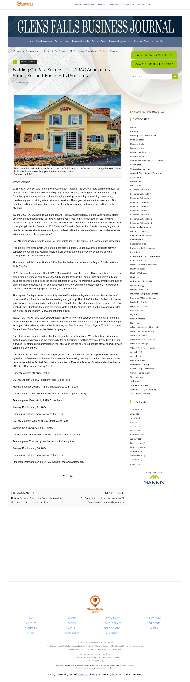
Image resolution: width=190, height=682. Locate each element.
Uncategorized (136, 377)
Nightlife (31, 623)
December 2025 (137, 443)
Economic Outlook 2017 (140, 190)
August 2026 (136, 410)
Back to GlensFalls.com (84, 5)
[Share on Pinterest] (71, 475)
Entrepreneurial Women (141, 235)
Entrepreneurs (136, 240)
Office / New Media (138, 335)
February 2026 (137, 435)
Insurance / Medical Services (143, 298)
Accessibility (84, 674)
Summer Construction (140, 373)
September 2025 (137, 455)
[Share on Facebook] (63, 475)
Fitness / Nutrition (138, 260)
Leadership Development (141, 302)
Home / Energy (137, 285)
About (71, 628)
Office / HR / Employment (142, 331)
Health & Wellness (138, 273)
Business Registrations (120, 41)
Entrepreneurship (138, 244)
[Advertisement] (67, 544)
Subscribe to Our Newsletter (154, 55)
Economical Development (141, 227)
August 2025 (136, 460)
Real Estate (153, 623)
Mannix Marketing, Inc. (135, 646)
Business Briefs (99, 41)
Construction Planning (140, 169)
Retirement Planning (139, 364)
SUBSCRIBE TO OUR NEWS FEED (149, 112)
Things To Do (128, 5)
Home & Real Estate (139, 290)
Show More (135, 465)
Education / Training (139, 231)
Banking (134, 131)
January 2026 (136, 439)
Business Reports (80, 41)
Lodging (101, 5)
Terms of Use (99, 658)
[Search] (175, 76)
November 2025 (137, 447)
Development (136, 181)
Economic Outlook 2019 (141, 198)
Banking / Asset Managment (143, 136)
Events (141, 5)
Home (30, 41)
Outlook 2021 (136, 356)
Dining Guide (136, 185)
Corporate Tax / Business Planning (145, 173)
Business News (62, 41)
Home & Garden (112, 628)
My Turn (133, 315)
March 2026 (135, 430)
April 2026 (135, 426)
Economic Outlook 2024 (141, 215)
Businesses (31, 628)
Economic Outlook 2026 (141, 223)
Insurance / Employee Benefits (144, 294)
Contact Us (157, 41)
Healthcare (135, 277)
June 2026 (135, 418)
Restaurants (114, 5)
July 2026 (134, 414)
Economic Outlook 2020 (141, 202)
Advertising (112, 633)
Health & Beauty (113, 623)
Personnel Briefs (141, 41)
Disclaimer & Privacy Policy (81, 658)
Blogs (30, 633)
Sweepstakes (72, 633)
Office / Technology (139, 344)
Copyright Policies (112, 658)
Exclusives (135, 252)
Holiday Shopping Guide (141, 281)
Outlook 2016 (136, 352)
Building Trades (137, 140)
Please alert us (81, 668)
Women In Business (139, 385)
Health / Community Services (143, 265)
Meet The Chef (136, 310)
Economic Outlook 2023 (141, 210)
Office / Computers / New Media (144, 327)
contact (112, 674)
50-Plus (133, 127)
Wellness (134, 381)
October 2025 (136, 451)
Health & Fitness (137, 269)
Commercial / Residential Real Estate (146, 161)
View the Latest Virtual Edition (154, 64)
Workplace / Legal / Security (143, 389)
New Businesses (44, 41)
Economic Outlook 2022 (141, 206)
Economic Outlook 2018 (141, 194)
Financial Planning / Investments (145, 256)
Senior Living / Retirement (142, 369)
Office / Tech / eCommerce (142, 339)
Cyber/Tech (135, 177)
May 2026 (134, 422)
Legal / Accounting (139, 306)
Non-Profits (135, 323)
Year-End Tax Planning (140, 394)
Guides (154, 628)
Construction (135, 165)
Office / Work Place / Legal (142, 348)
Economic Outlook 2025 (141, 219)
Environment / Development (143, 248)
